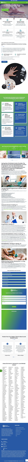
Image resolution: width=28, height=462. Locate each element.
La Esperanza (17, 373)
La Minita (16, 370)
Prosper (10, 372)
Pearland (10, 377)
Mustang (10, 392)
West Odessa (5, 371)
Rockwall (4, 415)
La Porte (16, 369)
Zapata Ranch (5, 367)
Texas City (4, 387)
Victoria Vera (4, 376)
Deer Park (22, 376)
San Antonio (4, 405)
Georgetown (17, 396)
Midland (10, 398)
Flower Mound (17, 403)
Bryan (22, 400)
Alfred (22, 416)
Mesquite (10, 399)
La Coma (16, 374)
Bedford (22, 404)
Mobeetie (10, 394)
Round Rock (4, 412)
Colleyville (22, 387)
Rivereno (4, 416)
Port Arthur (10, 374)
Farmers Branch (17, 408)
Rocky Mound (5, 414)
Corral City (22, 380)
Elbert (16, 415)
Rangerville (4, 420)
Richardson (4, 417)
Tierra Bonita (4, 384)
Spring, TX (4, 444)
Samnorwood (5, 407)
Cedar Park (22, 392)
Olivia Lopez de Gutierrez (11, 383)
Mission (10, 396)
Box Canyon (23, 402)
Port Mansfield (11, 373)
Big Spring (22, 403)
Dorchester (23, 370)
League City (10, 417)
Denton (22, 374)
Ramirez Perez (11, 367)
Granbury (16, 395)
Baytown (22, 406)
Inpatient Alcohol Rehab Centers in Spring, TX (14, 155)
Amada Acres (23, 413)
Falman (16, 409)
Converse (22, 383)
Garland (16, 397)
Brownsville (22, 401)
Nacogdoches (11, 391)
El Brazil (16, 418)
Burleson (22, 398)
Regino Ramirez (5, 418)
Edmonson (16, 419)
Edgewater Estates (22, 367)
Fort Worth (16, 402)
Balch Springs (23, 407)
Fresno (16, 401)
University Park (5, 378)
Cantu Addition (23, 396)
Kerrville (16, 378)
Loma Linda (10, 413)
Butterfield (22, 397)
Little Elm (10, 414)
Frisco (16, 399)
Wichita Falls (4, 369)
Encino (16, 413)
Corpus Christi (23, 381)
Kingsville (16, 376)
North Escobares (11, 388)
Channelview (23, 391)
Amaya (22, 411)
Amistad (22, 410)
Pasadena (10, 378)
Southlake (4, 397)
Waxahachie (4, 374)
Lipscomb (10, 415)
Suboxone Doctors (5, 285)
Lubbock (10, 404)
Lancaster (10, 420)
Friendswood (17, 400)
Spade (4, 396)
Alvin (22, 414)
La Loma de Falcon (16, 372)
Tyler (3, 380)
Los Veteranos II (11, 406)
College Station (23, 388)
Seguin (4, 400)
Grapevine (16, 393)
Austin (22, 408)
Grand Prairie (17, 394)
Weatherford (4, 373)
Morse (10, 393)
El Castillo (16, 417)
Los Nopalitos (11, 408)
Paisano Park (11, 381)
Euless (16, 412)
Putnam (10, 371)
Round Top (4, 411)
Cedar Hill (22, 393)
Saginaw (4, 409)
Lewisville (10, 416)
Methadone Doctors (6, 280)
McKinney (10, 401)
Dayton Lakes (23, 377)
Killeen (16, 377)
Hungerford (16, 385)
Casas (22, 394)
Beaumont (22, 405)
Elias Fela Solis (17, 414)
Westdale (4, 370)
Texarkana (4, 388)
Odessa (10, 384)
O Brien (10, 385)
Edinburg (16, 420)
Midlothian (10, 397)
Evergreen (16, 411)
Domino (22, 371)
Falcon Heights (17, 410)
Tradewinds (4, 381)
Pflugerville (10, 376)
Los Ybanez (10, 405)
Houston (16, 386)
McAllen (10, 402)
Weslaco (4, 372)
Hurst (16, 383)
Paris (9, 379)
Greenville (16, 392)
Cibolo (22, 390)
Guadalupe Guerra (16, 391)
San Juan (4, 403)
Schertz (4, 401)
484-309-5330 (14, 0)
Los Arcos (10, 410)
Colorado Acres (23, 386)
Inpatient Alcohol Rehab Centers (7, 275)
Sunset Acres (4, 391)
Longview (10, 411)
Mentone (10, 400)
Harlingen (16, 387)
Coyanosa (22, 379)
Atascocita (22, 409)
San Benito (4, 404)
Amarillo (22, 412)
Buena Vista (23, 399)
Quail (9, 370)
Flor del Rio (16, 405)
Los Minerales (11, 409)
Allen (22, 415)
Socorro (4, 398)
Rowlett (4, 410)
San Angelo (4, 406)
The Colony (4, 386)
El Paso (16, 416)
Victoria (4, 377)
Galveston (16, 398)
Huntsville (16, 384)
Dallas (22, 378)
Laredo (10, 419)
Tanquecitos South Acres (4, 390)
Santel (4, 402)
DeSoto (22, 373)
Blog (16, 435)
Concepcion (23, 385)
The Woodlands (5, 385)
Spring (4, 395)
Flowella (16, 404)
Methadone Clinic (18, 430)
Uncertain (4, 379)
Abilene (22, 417)
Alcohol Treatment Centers (7, 272)
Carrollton (22, 395)
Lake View (16, 367)
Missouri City (10, 395)
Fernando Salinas (16, 407)
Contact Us (4, 61)
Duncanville (23, 369)
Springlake (4, 394)
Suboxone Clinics (5, 283)
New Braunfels (11, 390)
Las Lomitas (10, 418)
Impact (16, 381)
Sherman (4, 399)
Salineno (4, 408)
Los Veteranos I (11, 407)
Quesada (10, 369)
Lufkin (9, 403)
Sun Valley (4, 392)
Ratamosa (4, 419)
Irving (16, 380)
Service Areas (18, 434)
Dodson (22, 372)
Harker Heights (17, 388)
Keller (16, 379)
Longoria (10, 412)
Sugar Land (4, 393)
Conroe (22, 384)
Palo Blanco (10, 380)
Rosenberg (4, 413)
